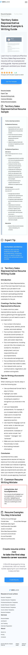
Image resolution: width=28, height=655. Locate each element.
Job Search (4, 621)
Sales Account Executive (8, 539)
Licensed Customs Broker (8, 534)
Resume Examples (5, 612)
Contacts (3, 637)
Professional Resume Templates (9, 602)
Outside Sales (5, 521)
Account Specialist (6, 536)
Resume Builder (5, 618)
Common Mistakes (6, 99)
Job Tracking (4, 623)
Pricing (2, 634)
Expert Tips (4, 93)
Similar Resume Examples (8, 102)
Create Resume (14, 580)
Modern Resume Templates (8, 605)
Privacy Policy (17, 644)
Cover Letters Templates (7, 610)
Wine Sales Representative (8, 531)
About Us (3, 632)
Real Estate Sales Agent (8, 524)
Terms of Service (24, 644)
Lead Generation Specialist (8, 526)
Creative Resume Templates (8, 600)
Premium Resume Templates (8, 607)
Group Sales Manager (20, 521)
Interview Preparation (6, 626)
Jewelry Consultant (6, 529)
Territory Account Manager (8, 519)
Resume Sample (6, 90)
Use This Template (11, 81)
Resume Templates (6, 597)
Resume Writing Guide (7, 96)
